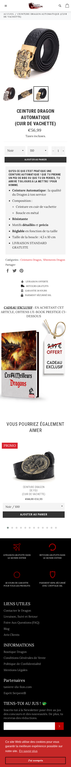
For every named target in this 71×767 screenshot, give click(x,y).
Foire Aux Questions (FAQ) (21, 622)
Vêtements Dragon (54, 259)
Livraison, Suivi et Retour (21, 616)
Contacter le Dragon (17, 610)
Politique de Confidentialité (22, 664)
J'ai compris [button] (35, 760)
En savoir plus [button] (28, 751)
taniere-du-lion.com (18, 687)
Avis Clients (11, 634)
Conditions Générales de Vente (25, 658)
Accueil (9, 14)
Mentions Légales (15, 670)
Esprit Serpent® (15, 693)
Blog (6, 628)
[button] (8, 528)
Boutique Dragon (15, 652)
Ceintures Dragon (31, 259)
